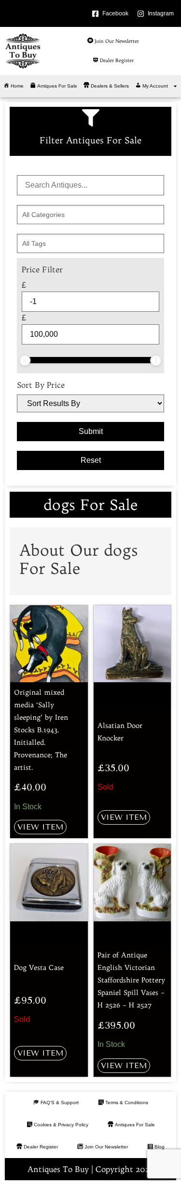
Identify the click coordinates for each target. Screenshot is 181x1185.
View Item (40, 826)
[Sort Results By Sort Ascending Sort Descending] (90, 403)
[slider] (24, 360)
